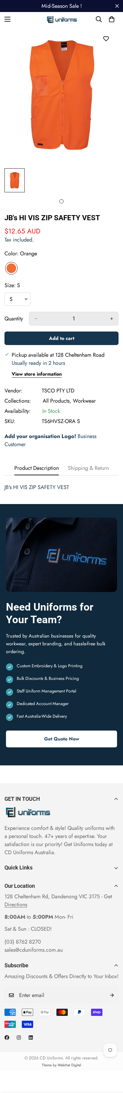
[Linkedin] (30, 1037)
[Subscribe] (112, 995)
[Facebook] (6, 1037)
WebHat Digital (69, 1065)
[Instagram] (18, 1037)
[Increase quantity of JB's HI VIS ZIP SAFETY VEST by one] (111, 318)
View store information (37, 374)
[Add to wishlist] (106, 38)
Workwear (84, 401)
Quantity (13, 318)
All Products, (57, 401)
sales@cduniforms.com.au (33, 950)
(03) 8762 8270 (22, 942)
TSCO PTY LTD (58, 391)
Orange (11, 268)
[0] (112, 19)
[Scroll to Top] (112, 1061)
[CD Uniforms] (61, 19)
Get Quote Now (61, 738)
